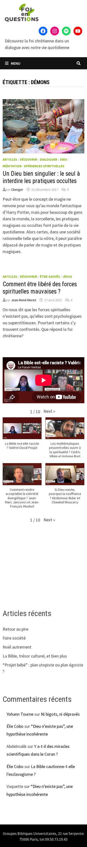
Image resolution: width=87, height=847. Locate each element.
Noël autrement (17, 647)
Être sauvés (50, 276)
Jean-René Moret (23, 300)
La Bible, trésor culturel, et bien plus (35, 656)
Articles (10, 159)
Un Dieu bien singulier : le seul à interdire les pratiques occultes (41, 177)
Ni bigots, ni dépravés (60, 714)
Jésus (67, 276)
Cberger (17, 189)
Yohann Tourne (20, 714)
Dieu (63, 159)
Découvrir (28, 159)
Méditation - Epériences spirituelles (33, 166)
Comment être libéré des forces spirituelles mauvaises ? (40, 288)
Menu (15, 63)
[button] (49, 411)
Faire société (14, 638)
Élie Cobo (15, 726)
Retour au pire (15, 629)
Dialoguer (48, 159)
